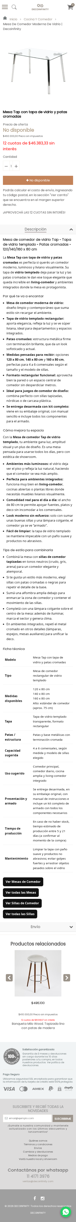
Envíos (38, 1148)
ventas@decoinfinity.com (38, 1181)
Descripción (35, 229)
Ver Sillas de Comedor (22, 903)
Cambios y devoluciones (38, 1151)
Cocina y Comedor (38, 19)
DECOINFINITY (21, 1206)
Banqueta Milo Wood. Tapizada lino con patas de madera (38, 1025)
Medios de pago (38, 1155)
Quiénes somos (38, 1140)
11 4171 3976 (38, 1176)
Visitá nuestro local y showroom (38, 1159)
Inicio (13, 19)
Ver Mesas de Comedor (23, 882)
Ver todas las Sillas (20, 914)
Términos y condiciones (38, 1144)
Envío (35, 926)
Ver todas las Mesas (21, 892)
